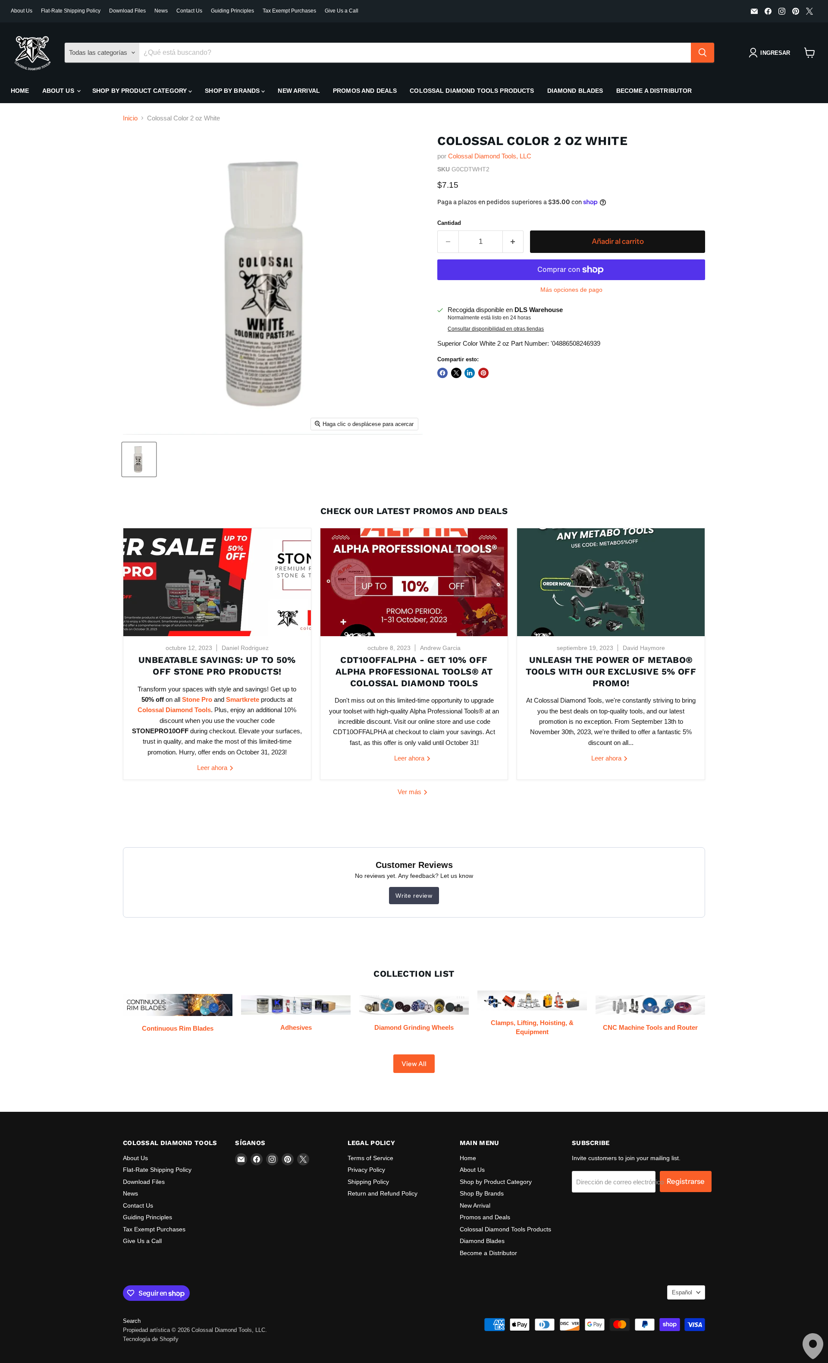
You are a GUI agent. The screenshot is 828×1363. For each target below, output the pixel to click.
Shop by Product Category (140, 90)
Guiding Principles (232, 11)
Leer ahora (213, 767)
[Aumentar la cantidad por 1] (513, 241)
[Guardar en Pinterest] (483, 373)
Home (20, 90)
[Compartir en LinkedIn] (469, 373)
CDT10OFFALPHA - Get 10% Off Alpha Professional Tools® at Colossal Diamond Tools (414, 671)
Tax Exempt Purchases (289, 11)
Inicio (130, 118)
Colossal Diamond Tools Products (472, 90)
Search (132, 1321)
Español (682, 1292)
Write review (413, 895)
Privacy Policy (366, 1169)
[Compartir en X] (456, 373)
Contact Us (189, 11)
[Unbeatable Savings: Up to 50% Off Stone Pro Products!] (217, 582)
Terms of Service (370, 1158)
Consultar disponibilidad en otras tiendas (496, 329)
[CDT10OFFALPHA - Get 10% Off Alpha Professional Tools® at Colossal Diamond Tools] (414, 582)
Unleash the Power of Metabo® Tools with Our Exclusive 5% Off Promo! (611, 671)
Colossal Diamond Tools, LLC (489, 156)
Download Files (127, 11)
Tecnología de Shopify (151, 1339)
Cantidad (449, 223)
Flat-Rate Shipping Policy (70, 11)
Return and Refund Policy (382, 1193)
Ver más (410, 791)
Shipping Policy (368, 1181)
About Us (21, 11)
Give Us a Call (341, 11)
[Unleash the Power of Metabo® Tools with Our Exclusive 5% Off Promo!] (611, 582)
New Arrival (299, 90)
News (161, 11)
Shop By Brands (233, 90)
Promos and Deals (365, 90)
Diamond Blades (575, 90)
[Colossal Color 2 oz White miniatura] (139, 459)
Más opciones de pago (571, 289)
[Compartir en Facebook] (442, 373)
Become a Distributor (654, 90)
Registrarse (686, 1181)
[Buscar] (702, 53)
